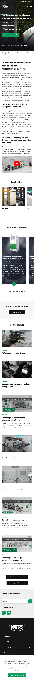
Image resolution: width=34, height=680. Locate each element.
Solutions (11, 45)
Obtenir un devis (9, 35)
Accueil (4, 45)
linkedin (4, 613)
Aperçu (4, 53)
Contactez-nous (16, 312)
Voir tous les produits (16, 291)
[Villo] (5, 6)
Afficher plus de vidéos (16, 577)
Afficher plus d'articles (16, 583)
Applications (12, 53)
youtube (9, 613)
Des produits (21, 53)
